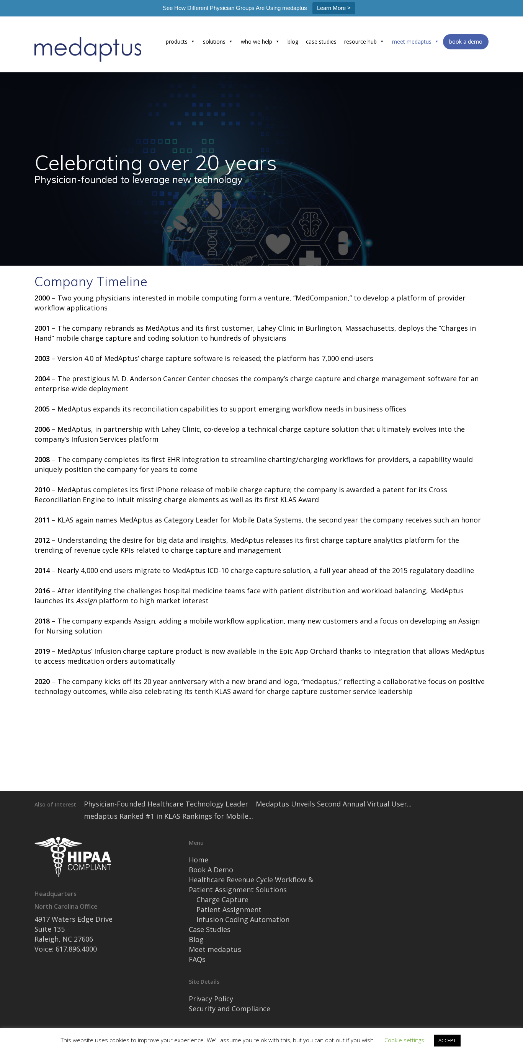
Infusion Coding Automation (242, 919)
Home (198, 859)
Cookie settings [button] (404, 1040)
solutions (214, 41)
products (177, 41)
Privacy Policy (211, 998)
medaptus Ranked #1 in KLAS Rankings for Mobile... (168, 816)
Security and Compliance (229, 1008)
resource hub (360, 41)
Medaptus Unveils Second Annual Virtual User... (334, 803)
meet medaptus (411, 41)
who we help (256, 41)
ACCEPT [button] (447, 1040)
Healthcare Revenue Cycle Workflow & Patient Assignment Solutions (251, 884)
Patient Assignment (229, 909)
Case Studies (209, 929)
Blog (196, 939)
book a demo (465, 41)
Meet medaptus (215, 949)
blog (293, 41)
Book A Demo (211, 869)
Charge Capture (222, 899)
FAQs (197, 959)
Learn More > (334, 8)
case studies (321, 41)
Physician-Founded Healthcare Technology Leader (166, 803)
